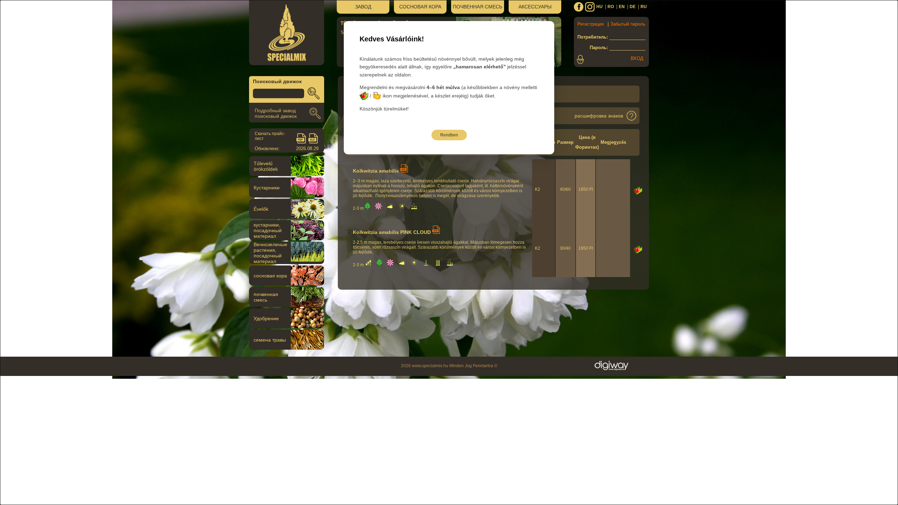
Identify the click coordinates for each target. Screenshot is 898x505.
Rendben (449, 135)
